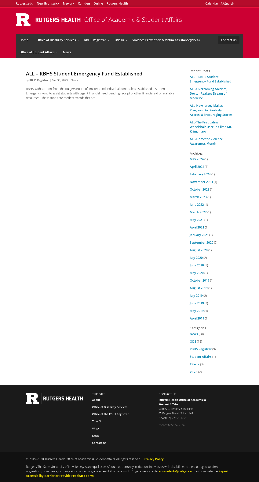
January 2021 (199, 235)
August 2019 (199, 288)
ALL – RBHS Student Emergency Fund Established (84, 73)
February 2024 (200, 174)
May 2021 (197, 220)
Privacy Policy (154, 459)
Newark (68, 3)
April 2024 (197, 167)
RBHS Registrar (95, 40)
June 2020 (197, 265)
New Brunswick (48, 3)
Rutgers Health (117, 3)
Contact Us (229, 40)
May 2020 (197, 273)
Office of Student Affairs (37, 52)
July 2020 (196, 258)
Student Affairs (201, 357)
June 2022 (197, 205)
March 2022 (198, 212)
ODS (193, 341)
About (96, 400)
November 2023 (201, 182)
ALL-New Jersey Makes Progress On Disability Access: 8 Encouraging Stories (211, 110)
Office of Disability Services (56, 40)
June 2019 (197, 303)
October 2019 (199, 280)
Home (24, 40)
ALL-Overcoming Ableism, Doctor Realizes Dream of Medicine (208, 93)
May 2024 (197, 159)
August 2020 (199, 250)
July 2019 (196, 296)
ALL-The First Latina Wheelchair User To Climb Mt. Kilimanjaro (211, 126)
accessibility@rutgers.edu (177, 471)
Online (98, 3)
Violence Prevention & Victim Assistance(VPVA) (166, 40)
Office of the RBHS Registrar (110, 414)
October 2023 (199, 189)
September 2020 (201, 242)
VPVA (194, 372)
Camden (84, 3)
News (67, 52)
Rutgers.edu (24, 3)
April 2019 (197, 318)
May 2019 (197, 311)
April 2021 (197, 227)
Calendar (211, 3)
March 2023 (198, 197)
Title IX (119, 40)
